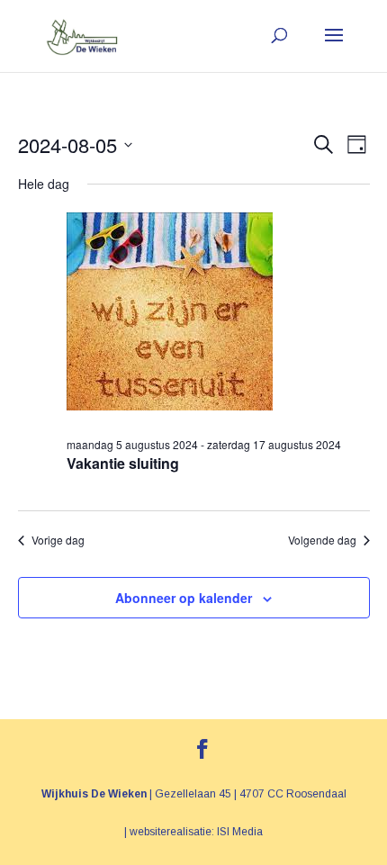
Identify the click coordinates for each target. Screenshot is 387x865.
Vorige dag (58, 540)
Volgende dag (322, 540)
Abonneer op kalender (183, 598)
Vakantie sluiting (123, 463)
